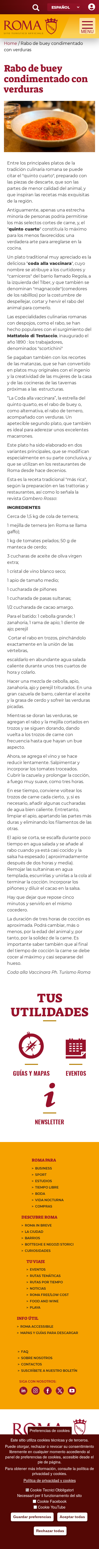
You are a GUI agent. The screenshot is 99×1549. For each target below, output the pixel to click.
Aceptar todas (72, 1517)
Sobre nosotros (37, 1358)
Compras (43, 1206)
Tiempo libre (47, 1187)
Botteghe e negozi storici (49, 1244)
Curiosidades (38, 1251)
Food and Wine (44, 1301)
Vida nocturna (49, 1200)
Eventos (38, 1269)
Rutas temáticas (45, 1276)
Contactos (31, 1364)
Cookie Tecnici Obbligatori (52, 1489)
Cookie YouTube (51, 1507)
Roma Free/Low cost (49, 1295)
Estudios (43, 1181)
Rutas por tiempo (46, 1282)
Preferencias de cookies (50, 1430)
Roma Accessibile (36, 1326)
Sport (40, 1175)
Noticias (38, 1288)
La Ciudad (34, 1232)
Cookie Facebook (52, 1501)
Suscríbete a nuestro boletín (49, 1371)
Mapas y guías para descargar (49, 1333)
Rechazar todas (50, 1531)
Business (43, 1168)
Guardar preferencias (32, 1517)
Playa (35, 1307)
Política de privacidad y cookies (49, 1480)
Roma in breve (38, 1225)
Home (10, 43)
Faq (24, 1352)
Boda (40, 1194)
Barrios (32, 1238)
